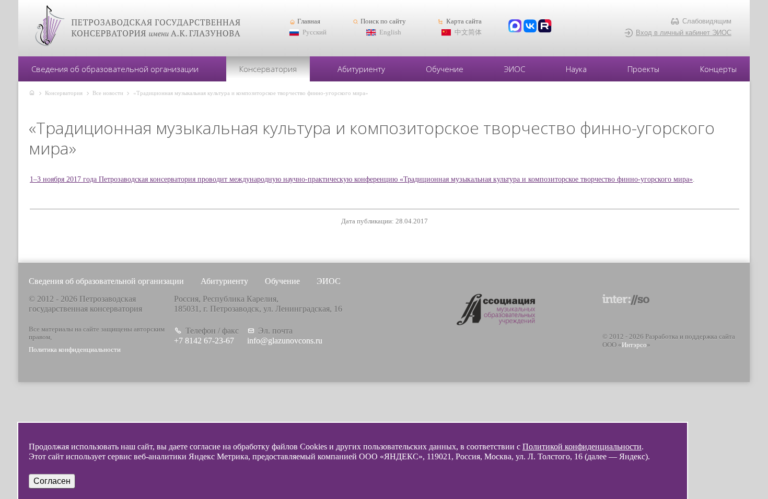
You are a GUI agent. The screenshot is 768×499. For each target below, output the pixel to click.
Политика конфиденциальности (75, 349)
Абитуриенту (361, 69)
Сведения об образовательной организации (115, 69)
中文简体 (468, 32)
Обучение (444, 69)
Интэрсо (634, 345)
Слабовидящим (706, 21)
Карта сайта (463, 21)
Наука (576, 69)
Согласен (52, 481)
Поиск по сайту (383, 21)
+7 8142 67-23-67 (204, 340)
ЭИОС (514, 69)
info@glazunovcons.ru (284, 340)
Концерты (718, 69)
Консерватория (268, 69)
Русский (314, 32)
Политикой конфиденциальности (582, 446)
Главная (308, 21)
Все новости (107, 93)
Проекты (643, 69)
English (390, 32)
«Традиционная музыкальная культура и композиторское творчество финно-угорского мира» (250, 93)
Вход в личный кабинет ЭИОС (683, 33)
